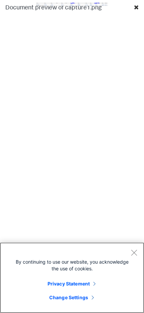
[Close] (134, 252)
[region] (72, 277)
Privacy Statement (69, 283)
